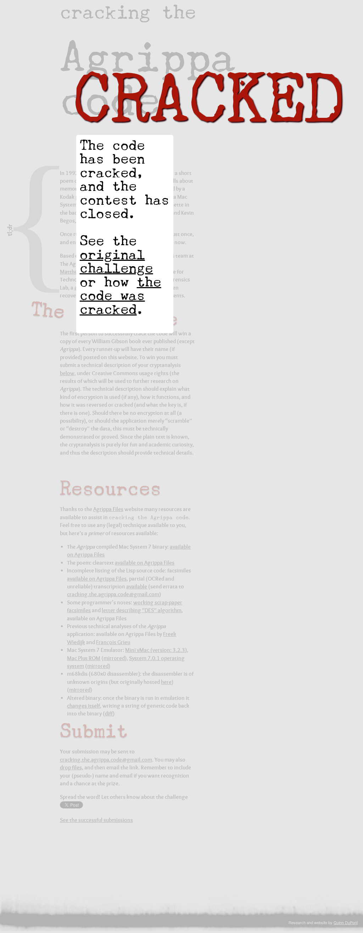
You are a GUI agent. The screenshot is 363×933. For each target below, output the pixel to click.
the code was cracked (120, 295)
